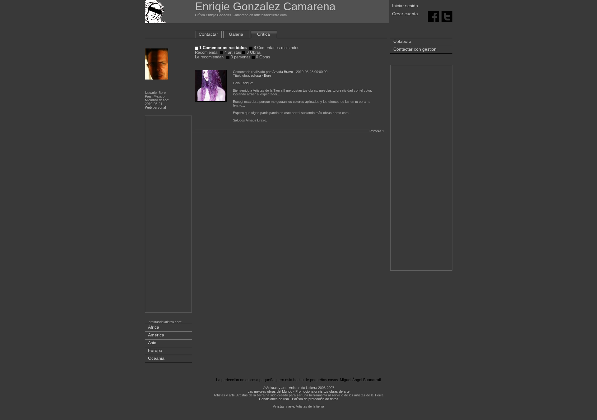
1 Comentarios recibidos (222, 47)
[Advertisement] (168, 215)
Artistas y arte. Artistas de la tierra (291, 388)
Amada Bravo (282, 72)
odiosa (256, 75)
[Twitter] (447, 16)
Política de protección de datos (315, 399)
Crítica (263, 34)
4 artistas (232, 52)
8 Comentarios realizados (275, 47)
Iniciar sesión (405, 5)
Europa (155, 350)
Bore (267, 75)
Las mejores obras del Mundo (270, 391)
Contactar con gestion (415, 49)
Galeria (236, 34)
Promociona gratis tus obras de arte (322, 391)
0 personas (240, 57)
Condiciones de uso (274, 399)
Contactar (208, 34)
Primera (375, 131)
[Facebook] (433, 16)
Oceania (156, 358)
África (153, 327)
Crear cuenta (405, 13)
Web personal (155, 107)
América (156, 334)
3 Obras (253, 52)
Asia (152, 342)
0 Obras (262, 57)
